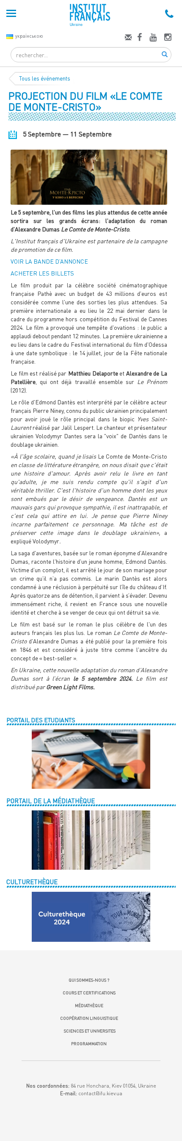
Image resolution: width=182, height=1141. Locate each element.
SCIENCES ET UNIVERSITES (89, 1030)
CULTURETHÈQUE (32, 881)
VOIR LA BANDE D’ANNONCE (49, 261)
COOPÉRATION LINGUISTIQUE (89, 1018)
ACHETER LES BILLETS (42, 273)
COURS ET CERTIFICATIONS (89, 992)
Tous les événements (44, 78)
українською (29, 36)
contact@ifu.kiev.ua (100, 1093)
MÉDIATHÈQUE (89, 1005)
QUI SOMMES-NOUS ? (89, 979)
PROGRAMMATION (89, 1043)
